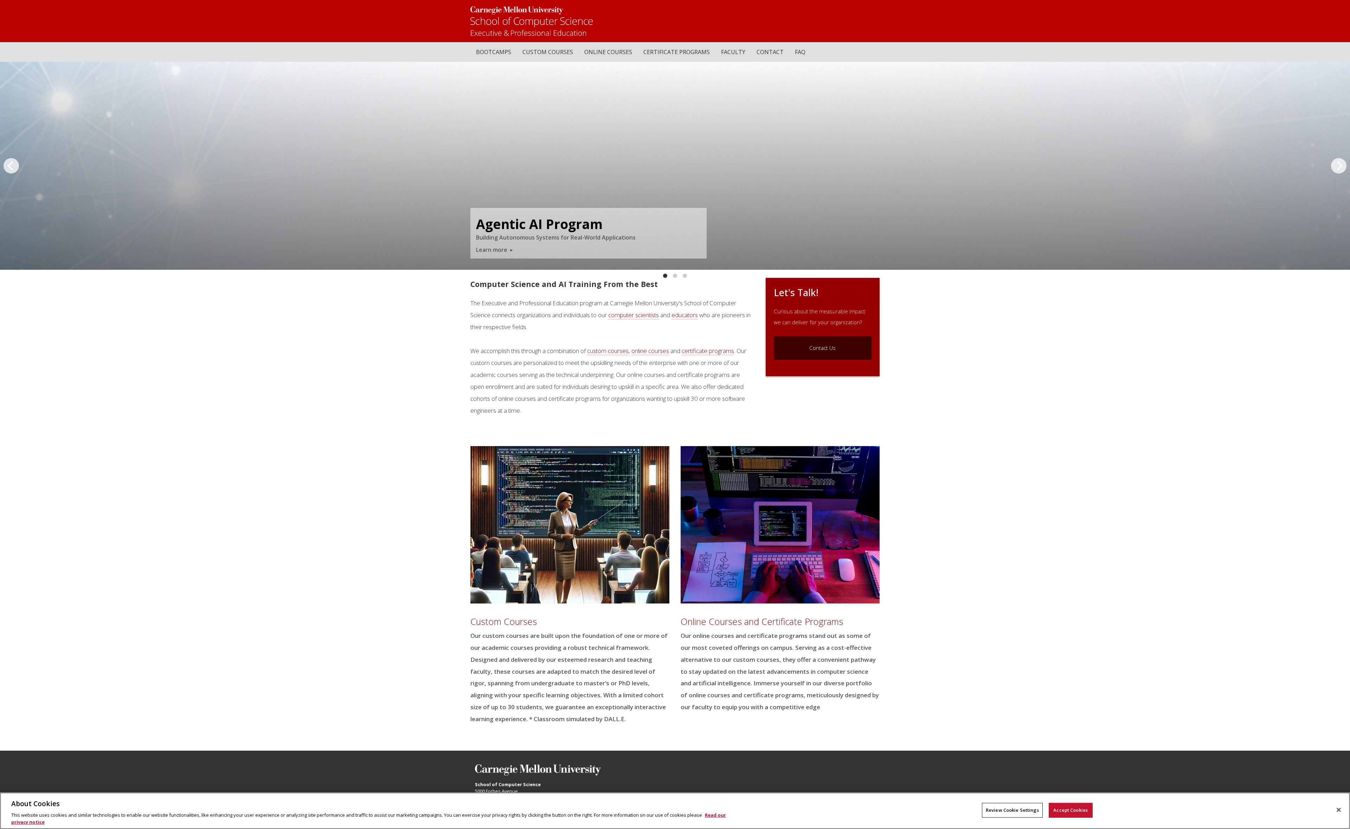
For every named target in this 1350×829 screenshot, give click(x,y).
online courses (650, 351)
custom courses (608, 351)
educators (684, 315)
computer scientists (633, 315)
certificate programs (708, 351)
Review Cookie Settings (1012, 810)
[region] (675, 810)
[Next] (1338, 166)
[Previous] (11, 166)
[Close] (1338, 810)
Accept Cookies (1070, 810)
